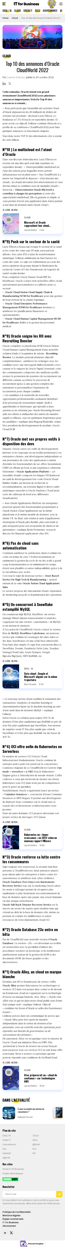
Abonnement (9, 1226)
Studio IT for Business (13, 1169)
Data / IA (7, 10)
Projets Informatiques (13, 1173)
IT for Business (10, 1222)
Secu (37, 10)
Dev (4, 1149)
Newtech (7, 1153)
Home (6, 18)
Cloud (17, 10)
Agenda (6, 1158)
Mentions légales (11, 1215)
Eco (34, 1149)
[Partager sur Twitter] (9, 83)
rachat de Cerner (12, 269)
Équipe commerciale (13, 1219)
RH (34, 1153)
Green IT (27, 10)
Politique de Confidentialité (17, 1212)
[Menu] (4, 3)
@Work (36, 1144)
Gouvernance (50, 10)
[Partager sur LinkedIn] (4, 83)
